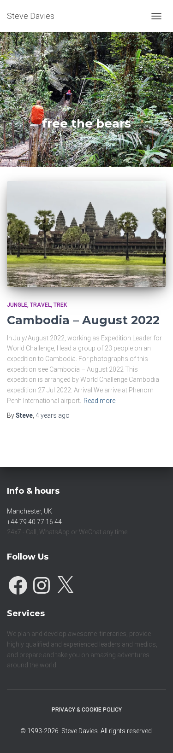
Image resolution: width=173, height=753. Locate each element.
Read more (99, 400)
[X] (65, 583)
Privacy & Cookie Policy (87, 709)
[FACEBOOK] (18, 583)
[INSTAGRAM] (41, 583)
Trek (60, 305)
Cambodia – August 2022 (83, 320)
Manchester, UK (29, 511)
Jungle (17, 305)
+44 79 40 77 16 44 (34, 521)
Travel (40, 305)
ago (53, 415)
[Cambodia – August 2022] (86, 234)
